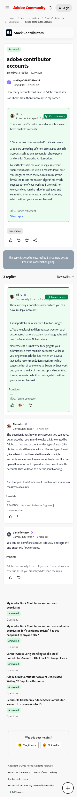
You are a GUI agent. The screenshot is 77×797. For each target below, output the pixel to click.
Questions (14, 21)
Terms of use (40, 772)
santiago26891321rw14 (26, 80)
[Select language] (50, 7)
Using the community (19, 772)
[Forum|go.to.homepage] (29, 7)
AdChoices (17, 792)
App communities (30, 18)
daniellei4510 (21, 532)
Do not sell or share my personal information (31, 785)
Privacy (53, 772)
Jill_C (19, 113)
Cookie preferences (18, 778)
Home (12, 18)
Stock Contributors (54, 18)
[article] (38, 349)
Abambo (18, 424)
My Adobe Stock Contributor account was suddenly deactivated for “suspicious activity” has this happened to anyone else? (38, 630)
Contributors (15, 230)
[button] (7, 9)
